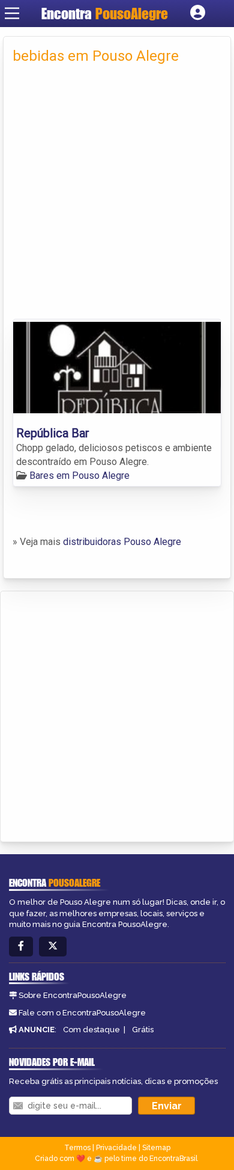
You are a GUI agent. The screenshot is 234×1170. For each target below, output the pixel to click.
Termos (77, 1148)
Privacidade (116, 1148)
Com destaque (91, 1029)
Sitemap (156, 1148)
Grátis (143, 1029)
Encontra (104, 13)
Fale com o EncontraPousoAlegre (82, 1012)
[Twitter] (53, 946)
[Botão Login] (197, 13)
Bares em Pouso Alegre (79, 475)
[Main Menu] (12, 13)
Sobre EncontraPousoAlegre (73, 995)
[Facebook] (21, 946)
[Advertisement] (117, 195)
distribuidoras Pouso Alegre (122, 541)
